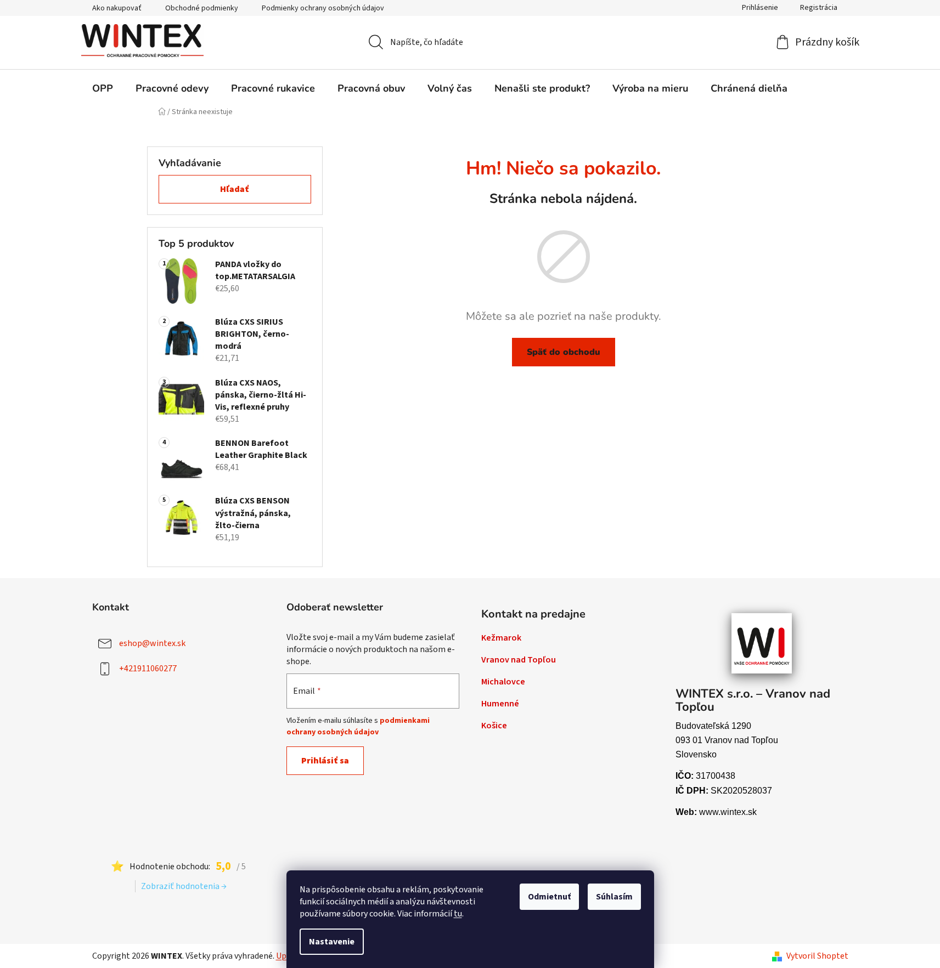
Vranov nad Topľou (518, 660)
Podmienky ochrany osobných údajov (323, 8)
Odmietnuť (549, 897)
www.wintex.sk (728, 812)
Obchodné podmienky (201, 8)
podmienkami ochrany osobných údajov (358, 726)
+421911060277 (148, 669)
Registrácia (818, 7)
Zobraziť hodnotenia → (184, 886)
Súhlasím (614, 897)
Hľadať (234, 189)
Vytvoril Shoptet (817, 956)
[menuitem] (102, 88)
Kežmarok (501, 638)
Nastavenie (331, 942)
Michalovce (503, 682)
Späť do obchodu (563, 352)
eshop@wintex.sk (152, 643)
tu (458, 914)
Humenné (500, 704)
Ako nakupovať (117, 8)
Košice (494, 726)
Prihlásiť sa (325, 761)
